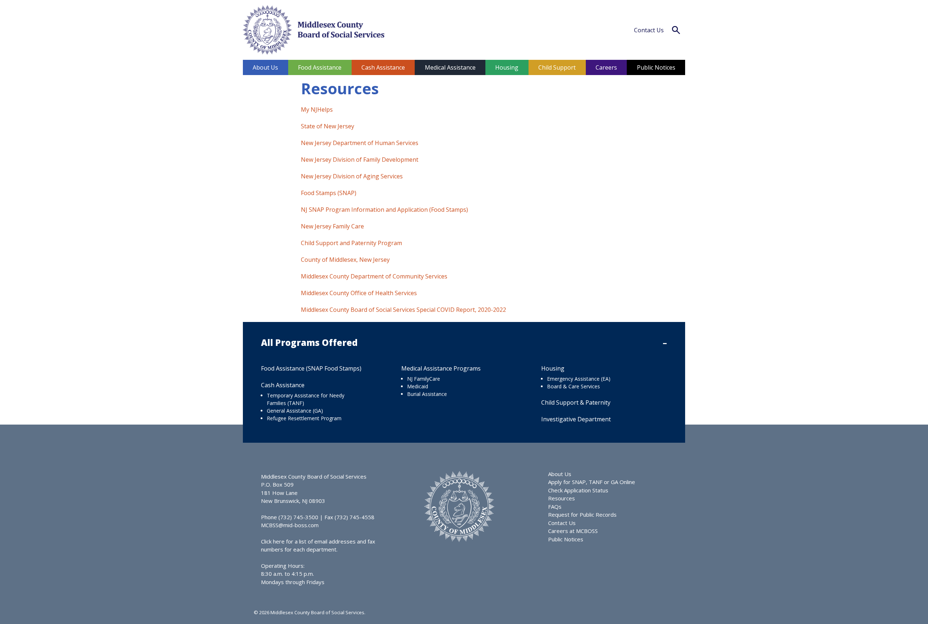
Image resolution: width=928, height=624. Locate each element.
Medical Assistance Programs (441, 368)
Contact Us (649, 30)
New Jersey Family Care (332, 226)
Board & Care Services (573, 386)
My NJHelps (317, 109)
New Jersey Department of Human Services (359, 143)
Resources (561, 498)
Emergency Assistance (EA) (578, 378)
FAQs (555, 506)
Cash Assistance (383, 67)
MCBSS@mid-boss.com (290, 525)
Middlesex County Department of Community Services (374, 276)
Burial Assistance (427, 393)
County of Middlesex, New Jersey (345, 260)
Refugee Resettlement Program (304, 418)
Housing (506, 67)
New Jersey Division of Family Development (359, 160)
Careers (606, 67)
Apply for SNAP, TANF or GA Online (591, 481)
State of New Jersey (327, 126)
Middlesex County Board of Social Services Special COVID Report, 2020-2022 (403, 310)
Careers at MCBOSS (573, 530)
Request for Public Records (582, 514)
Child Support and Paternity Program (351, 243)
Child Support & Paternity (575, 402)
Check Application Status (578, 490)
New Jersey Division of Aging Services (352, 176)
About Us (265, 67)
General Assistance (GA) (295, 410)
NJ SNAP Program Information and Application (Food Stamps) (384, 210)
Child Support (557, 67)
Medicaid (417, 386)
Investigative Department (576, 419)
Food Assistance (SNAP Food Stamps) (311, 368)
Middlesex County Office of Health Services (359, 293)
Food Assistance (319, 67)
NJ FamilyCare (423, 378)
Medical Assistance (450, 67)
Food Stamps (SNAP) (328, 193)
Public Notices (656, 67)
